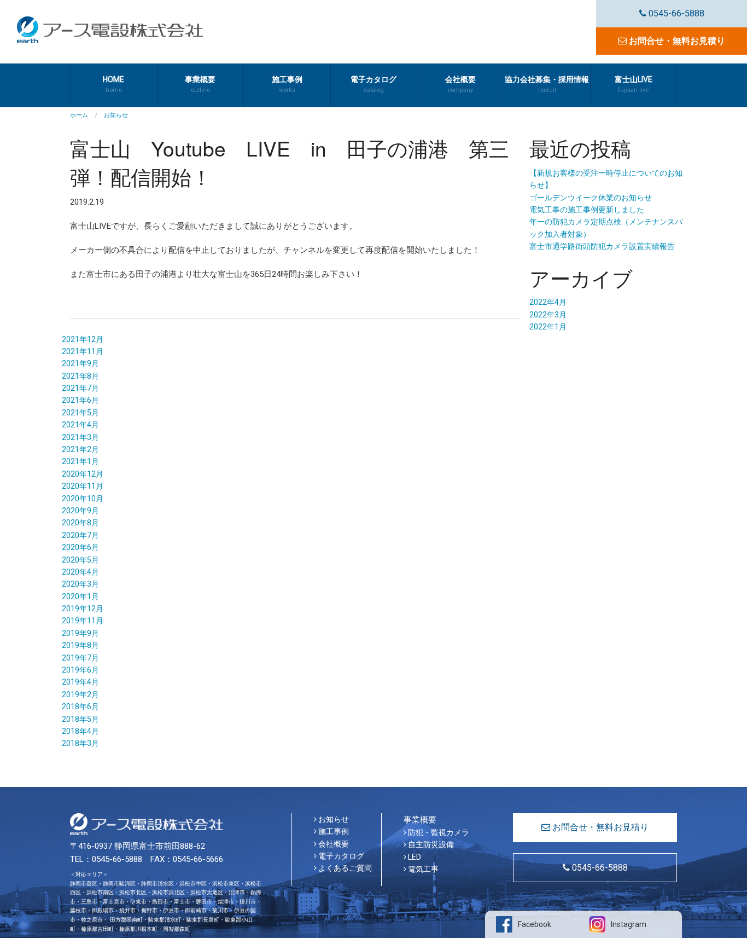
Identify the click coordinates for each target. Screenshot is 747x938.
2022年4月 (548, 302)
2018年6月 (80, 706)
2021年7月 (80, 388)
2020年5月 (80, 559)
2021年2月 (80, 449)
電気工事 (422, 869)
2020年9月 (80, 510)
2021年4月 (80, 424)
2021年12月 (82, 339)
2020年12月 (82, 474)
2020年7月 (80, 535)
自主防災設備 (430, 844)
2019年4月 (80, 682)
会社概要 (333, 843)
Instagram (628, 924)
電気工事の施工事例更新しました (586, 209)
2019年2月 (80, 694)
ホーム (79, 115)
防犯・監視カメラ (437, 832)
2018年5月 (80, 719)
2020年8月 (80, 522)
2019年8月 (80, 645)
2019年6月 (80, 669)
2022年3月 (548, 314)
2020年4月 (80, 572)
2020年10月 (82, 498)
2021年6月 (80, 400)
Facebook (534, 924)
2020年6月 (80, 547)
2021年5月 (80, 412)
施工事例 (333, 831)
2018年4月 (80, 731)
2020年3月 (80, 584)
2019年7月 (80, 657)
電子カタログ (340, 856)
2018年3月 (80, 743)
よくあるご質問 (344, 868)
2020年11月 (82, 486)
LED (413, 857)
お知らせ (333, 819)
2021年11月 (82, 351)
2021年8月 (80, 376)
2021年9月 (80, 363)
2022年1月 (548, 326)
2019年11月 (82, 620)
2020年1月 (80, 596)
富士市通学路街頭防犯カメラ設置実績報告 (602, 246)
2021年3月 (80, 437)
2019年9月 (80, 633)
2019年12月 (82, 608)
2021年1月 (80, 461)
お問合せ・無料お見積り (676, 41)
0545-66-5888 (675, 13)
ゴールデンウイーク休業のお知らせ (590, 197)
